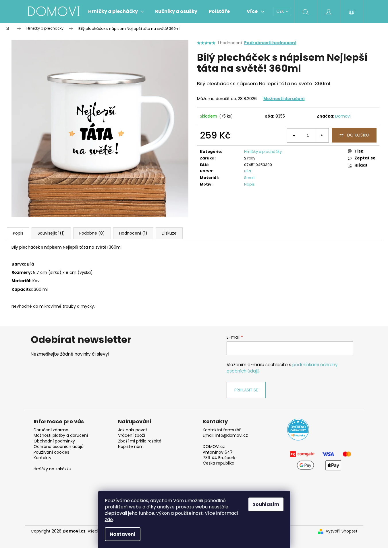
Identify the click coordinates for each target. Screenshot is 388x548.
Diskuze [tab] (169, 233)
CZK (280, 11)
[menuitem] (115, 11)
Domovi (343, 116)
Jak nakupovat (132, 430)
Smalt (249, 177)
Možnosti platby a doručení (61, 435)
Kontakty (42, 458)
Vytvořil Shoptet (342, 531)
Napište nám (131, 446)
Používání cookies (51, 452)
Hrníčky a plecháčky (263, 151)
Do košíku (358, 135)
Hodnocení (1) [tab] (133, 233)
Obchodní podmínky (54, 441)
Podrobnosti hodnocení (270, 43)
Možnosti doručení (284, 99)
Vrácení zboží (131, 435)
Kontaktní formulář (222, 430)
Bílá (247, 171)
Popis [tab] (18, 233)
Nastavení (123, 534)
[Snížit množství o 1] (294, 135)
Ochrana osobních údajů (59, 446)
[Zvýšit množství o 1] (322, 135)
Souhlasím (266, 504)
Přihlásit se (246, 390)
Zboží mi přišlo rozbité (139, 441)
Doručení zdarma (51, 430)
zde (109, 519)
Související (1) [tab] (51, 233)
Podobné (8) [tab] (92, 233)
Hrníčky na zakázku (52, 469)
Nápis (249, 184)
